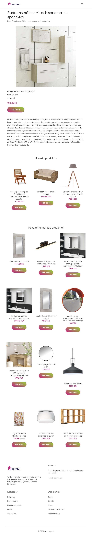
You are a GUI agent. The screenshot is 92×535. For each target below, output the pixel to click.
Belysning (11, 497)
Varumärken (12, 513)
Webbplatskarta (54, 513)
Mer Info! (16, 110)
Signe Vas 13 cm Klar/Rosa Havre (19, 434)
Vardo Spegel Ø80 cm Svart (46, 365)
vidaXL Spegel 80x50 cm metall (46, 317)
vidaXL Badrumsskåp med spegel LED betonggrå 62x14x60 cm (73, 263)
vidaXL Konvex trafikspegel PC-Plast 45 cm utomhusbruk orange (73, 318)
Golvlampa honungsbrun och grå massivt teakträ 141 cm (73, 194)
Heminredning (22, 91)
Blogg (50, 497)
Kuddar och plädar (14, 505)
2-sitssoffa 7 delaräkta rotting (46, 193)
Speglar (32, 91)
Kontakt (51, 501)
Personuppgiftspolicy (56, 509)
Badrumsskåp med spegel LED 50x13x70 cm (19, 317)
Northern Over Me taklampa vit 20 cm (46, 434)
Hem (9, 21)
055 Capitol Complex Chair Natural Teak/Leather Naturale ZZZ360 (19, 195)
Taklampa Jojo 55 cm (73, 383)
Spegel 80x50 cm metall (19, 261)
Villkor (50, 505)
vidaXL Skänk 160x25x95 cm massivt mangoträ (73, 434)
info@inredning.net (55, 478)
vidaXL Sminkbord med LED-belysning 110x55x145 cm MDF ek (19, 373)
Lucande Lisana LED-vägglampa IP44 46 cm (46, 262)
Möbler (10, 509)
